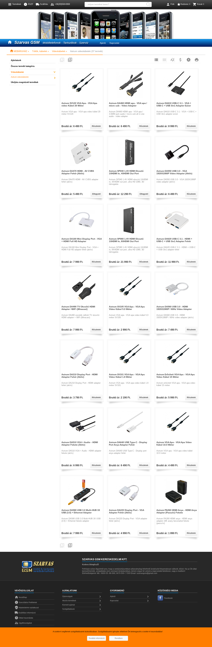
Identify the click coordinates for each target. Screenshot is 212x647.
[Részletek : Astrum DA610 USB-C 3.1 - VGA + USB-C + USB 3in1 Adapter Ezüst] (176, 100)
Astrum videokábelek (20, 77)
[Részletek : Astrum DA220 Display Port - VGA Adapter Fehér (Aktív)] (129, 507)
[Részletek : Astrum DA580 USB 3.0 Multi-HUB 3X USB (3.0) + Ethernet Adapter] (81, 507)
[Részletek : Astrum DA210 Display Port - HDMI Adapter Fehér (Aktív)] (81, 371)
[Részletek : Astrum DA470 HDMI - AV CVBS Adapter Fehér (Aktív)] (81, 167)
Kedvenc (183, 4)
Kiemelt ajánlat (82, 605)
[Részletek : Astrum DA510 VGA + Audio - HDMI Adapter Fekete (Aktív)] (81, 439)
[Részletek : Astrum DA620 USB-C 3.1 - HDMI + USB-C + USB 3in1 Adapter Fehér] (176, 235)
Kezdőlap (21, 597)
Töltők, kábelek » (40, 51)
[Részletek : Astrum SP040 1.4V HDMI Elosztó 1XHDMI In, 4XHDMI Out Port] (129, 167)
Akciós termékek (82, 601)
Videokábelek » (59, 51)
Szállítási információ (25, 613)
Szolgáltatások (82, 609)
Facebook (168, 598)
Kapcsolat (114, 43)
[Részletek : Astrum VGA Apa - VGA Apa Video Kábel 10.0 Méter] (176, 439)
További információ (97, 638)
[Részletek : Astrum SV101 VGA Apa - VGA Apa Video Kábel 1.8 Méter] (129, 371)
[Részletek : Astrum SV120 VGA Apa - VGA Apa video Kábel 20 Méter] (81, 100)
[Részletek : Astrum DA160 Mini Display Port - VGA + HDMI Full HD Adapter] (81, 235)
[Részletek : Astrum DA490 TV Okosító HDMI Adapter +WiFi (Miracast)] (81, 303)
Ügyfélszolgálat (23, 623)
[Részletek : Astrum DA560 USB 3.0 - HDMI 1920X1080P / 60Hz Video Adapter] (176, 303)
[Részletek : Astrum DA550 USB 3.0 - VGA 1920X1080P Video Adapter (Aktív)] (176, 167)
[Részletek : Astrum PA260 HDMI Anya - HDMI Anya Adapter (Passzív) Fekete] (176, 507)
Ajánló (103, 43)
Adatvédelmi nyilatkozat (27, 608)
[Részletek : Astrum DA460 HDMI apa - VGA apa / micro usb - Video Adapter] (129, 100)
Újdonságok (82, 596)
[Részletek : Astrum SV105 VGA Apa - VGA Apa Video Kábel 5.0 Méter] (129, 303)
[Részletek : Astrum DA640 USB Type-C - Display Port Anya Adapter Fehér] (129, 439)
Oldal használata (24, 618)
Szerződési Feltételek (26, 602)
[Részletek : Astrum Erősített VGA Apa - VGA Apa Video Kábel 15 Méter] (176, 371)
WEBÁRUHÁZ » (19, 51)
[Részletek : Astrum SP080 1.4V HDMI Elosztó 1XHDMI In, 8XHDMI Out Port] (129, 235)
